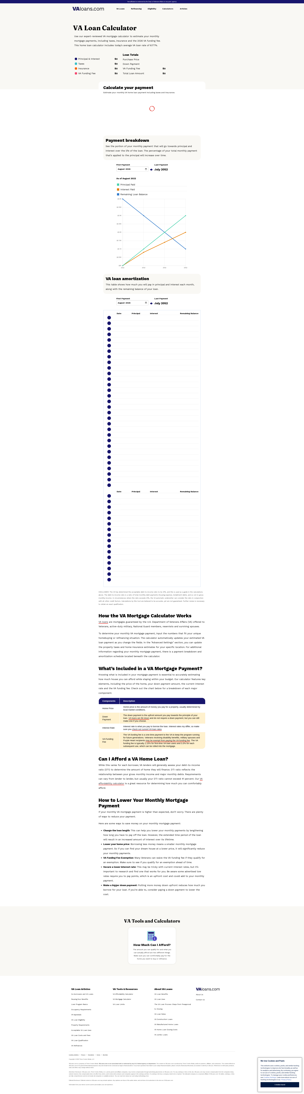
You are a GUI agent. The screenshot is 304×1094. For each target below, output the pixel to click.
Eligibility (152, 9)
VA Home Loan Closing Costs (165, 1030)
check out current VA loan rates (147, 729)
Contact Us (200, 1000)
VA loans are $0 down (138, 718)
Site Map (105, 1054)
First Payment (123, 165)
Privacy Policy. (286, 1080)
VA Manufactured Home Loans (166, 1024)
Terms (98, 1054)
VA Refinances (76, 1046)
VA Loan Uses (159, 999)
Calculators (167, 9)
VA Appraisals (76, 1015)
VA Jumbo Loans (161, 1035)
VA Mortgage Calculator (122, 999)
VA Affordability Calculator (123, 994)
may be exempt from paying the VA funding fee (168, 740)
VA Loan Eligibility (78, 1020)
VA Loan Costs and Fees (80, 1035)
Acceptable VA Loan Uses (81, 1030)
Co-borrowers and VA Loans (82, 994)
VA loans (103, 622)
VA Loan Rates (160, 1014)
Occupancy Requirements (81, 1009)
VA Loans (120, 9)
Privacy (83, 1054)
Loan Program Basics (79, 1004)
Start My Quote (202, 55)
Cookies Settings (74, 1054)
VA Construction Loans (163, 1019)
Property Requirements (80, 1025)
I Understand (280, 1085)
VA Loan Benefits (161, 994)
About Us (199, 994)
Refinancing (136, 9)
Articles (183, 9)
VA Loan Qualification (79, 1040)
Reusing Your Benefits (79, 999)
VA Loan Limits (119, 1004)
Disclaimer (91, 1054)
